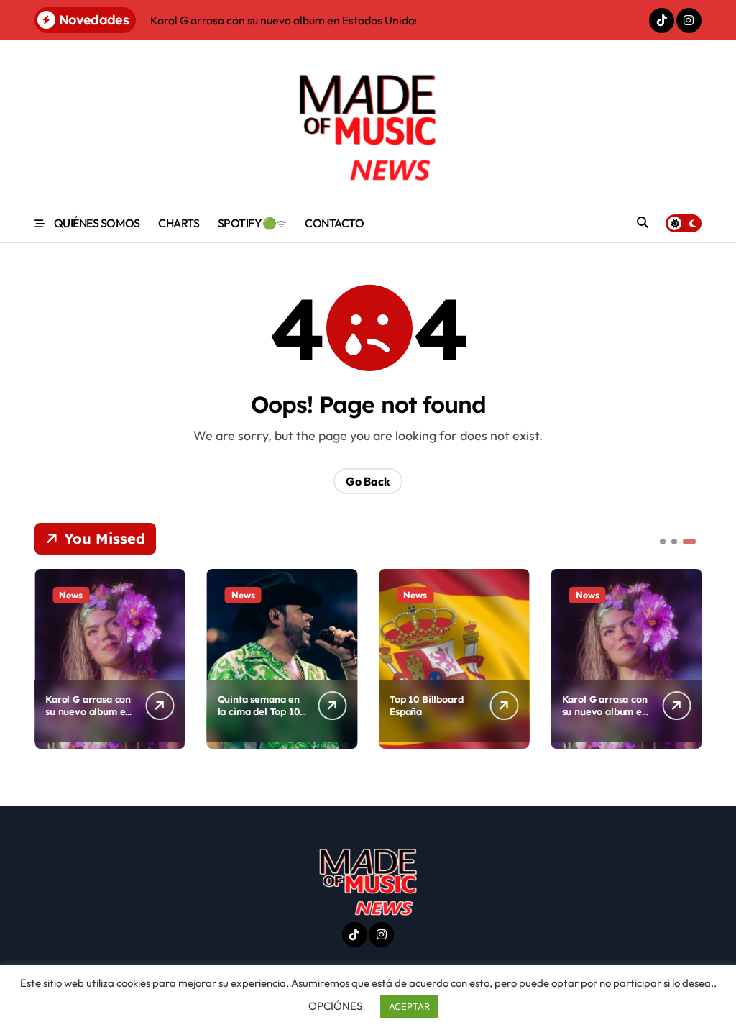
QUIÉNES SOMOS (97, 223)
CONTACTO (334, 223)
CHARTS (178, 223)
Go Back (368, 481)
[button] (687, 657)
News (71, 595)
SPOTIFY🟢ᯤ (252, 223)
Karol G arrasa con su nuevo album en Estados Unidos (88, 711)
